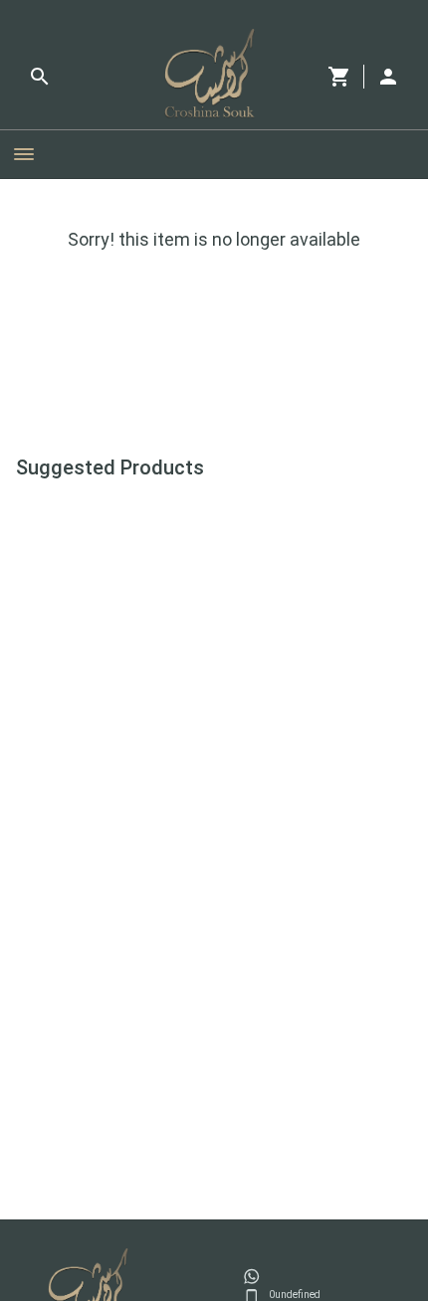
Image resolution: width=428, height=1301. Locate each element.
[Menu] (24, 154)
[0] (339, 76)
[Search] (40, 76)
